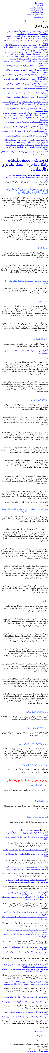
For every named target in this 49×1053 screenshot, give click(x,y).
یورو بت (30, 1051)
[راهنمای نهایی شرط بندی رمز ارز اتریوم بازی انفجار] (27, 36)
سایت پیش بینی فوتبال (34, 14)
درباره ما (39, 1040)
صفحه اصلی (38, 3)
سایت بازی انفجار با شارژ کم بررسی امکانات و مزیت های (25, 115)
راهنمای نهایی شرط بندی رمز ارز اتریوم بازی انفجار (28, 38)
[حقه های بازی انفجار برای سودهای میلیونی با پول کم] (26, 52)
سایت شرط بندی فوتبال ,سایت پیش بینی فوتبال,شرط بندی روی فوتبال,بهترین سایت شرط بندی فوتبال (26, 177)
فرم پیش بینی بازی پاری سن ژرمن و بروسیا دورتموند (27, 869)
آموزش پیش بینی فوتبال (29, 830)
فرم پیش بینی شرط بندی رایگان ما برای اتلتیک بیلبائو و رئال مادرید (25, 164)
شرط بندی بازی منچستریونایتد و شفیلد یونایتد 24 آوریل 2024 (24, 1016)
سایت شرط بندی (36, 8)
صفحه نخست (38, 1031)
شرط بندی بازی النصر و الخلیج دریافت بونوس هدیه (28, 882)
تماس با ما (39, 1036)
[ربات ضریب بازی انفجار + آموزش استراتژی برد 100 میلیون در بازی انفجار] (24, 72)
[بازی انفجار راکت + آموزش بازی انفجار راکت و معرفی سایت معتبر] (24, 63)
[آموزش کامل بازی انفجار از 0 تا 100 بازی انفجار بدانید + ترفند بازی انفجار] (24, 106)
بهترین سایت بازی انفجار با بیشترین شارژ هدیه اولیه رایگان (25, 140)
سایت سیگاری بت (41, 1051)
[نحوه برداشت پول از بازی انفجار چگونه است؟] (29, 31)
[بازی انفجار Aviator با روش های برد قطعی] (25, 47)
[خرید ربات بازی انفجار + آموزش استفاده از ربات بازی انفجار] (24, 149)
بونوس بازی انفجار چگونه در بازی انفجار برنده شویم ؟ (27, 145)
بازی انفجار (39, 5)
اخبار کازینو (38, 17)
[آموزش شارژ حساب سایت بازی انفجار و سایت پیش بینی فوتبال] (24, 90)
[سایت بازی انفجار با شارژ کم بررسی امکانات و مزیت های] (24, 113)
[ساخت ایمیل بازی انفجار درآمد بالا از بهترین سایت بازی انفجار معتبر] (24, 120)
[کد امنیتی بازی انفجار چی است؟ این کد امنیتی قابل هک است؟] (24, 43)
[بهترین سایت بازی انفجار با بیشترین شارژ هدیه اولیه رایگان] (24, 138)
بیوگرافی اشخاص (36, 12)
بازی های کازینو (37, 10)
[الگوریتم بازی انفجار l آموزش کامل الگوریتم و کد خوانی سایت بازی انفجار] (24, 81)
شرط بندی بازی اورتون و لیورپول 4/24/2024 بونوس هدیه (26, 984)
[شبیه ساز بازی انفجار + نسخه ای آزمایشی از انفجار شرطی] (24, 99)
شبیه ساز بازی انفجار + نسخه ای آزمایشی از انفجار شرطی (25, 102)
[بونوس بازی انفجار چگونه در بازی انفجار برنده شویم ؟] (26, 142)
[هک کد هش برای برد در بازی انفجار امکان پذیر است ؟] (26, 56)
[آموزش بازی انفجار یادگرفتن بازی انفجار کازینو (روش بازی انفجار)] (24, 129)
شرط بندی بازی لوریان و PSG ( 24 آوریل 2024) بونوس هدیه (25, 1001)
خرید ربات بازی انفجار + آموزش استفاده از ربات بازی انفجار (24, 151)
